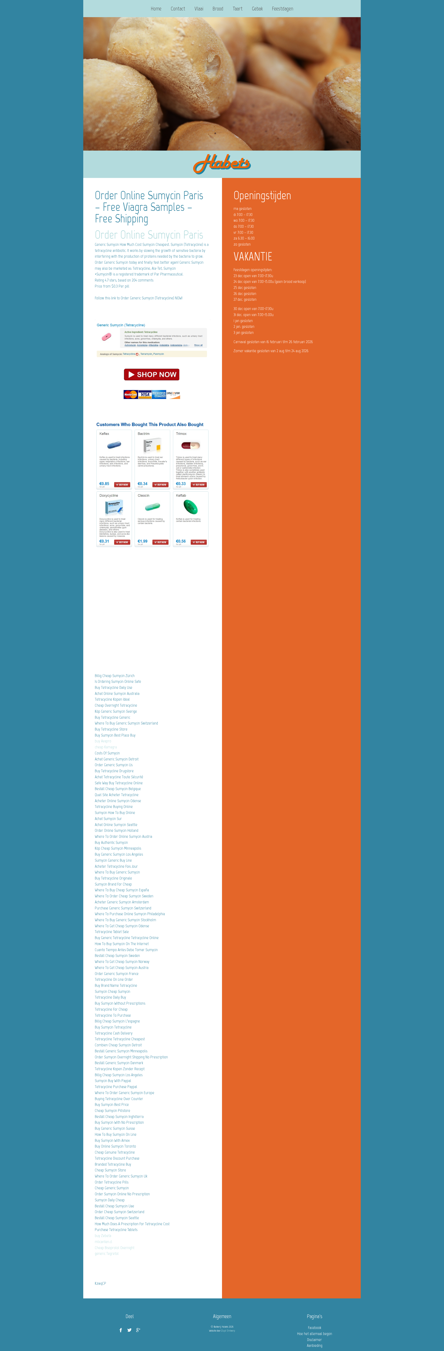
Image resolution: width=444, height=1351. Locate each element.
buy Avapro (103, 741)
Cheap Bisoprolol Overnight (114, 1247)
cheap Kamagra (106, 747)
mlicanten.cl (103, 1241)
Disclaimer (314, 1339)
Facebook (314, 1327)
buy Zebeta (103, 1235)
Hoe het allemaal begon (314, 1333)
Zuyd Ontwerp (228, 1330)
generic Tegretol (107, 1253)
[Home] (222, 164)
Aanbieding (314, 1345)
